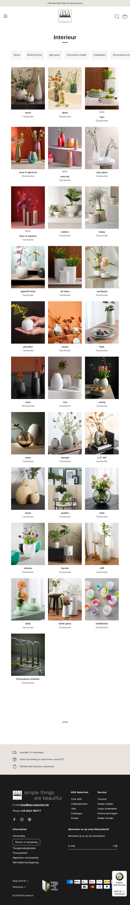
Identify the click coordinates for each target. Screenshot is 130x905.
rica (65, 402)
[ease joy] (65, 148)
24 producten (102, 627)
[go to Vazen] (17, 55)
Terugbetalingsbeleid (24, 848)
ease (28, 402)
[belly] (28, 599)
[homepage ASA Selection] (65, 16)
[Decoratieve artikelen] (28, 655)
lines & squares (28, 236)
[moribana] (102, 267)
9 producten (65, 180)
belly (28, 623)
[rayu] (102, 88)
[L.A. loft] (102, 433)
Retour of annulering (26, 842)
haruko (65, 568)
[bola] (102, 488)
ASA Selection (26, 895)
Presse (74, 818)
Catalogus (76, 813)
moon (28, 513)
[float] (102, 322)
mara (28, 457)
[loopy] (102, 207)
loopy (102, 231)
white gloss (65, 623)
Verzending (19, 836)
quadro (65, 513)
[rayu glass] (102, 148)
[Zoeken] (117, 16)
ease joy (64, 176)
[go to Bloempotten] (34, 55)
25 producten (28, 683)
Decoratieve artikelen (28, 679)
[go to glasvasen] (54, 55)
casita (65, 346)
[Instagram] (21, 819)
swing (102, 402)
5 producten (28, 116)
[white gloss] (65, 599)
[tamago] (65, 433)
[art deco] (65, 267)
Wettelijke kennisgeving (26, 862)
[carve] (28, 88)
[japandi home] (28, 267)
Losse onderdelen (107, 808)
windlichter (102, 623)
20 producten (28, 176)
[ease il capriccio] (28, 148)
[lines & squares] (28, 207)
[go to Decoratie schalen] (77, 55)
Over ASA (76, 799)
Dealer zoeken (105, 803)
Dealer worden (106, 818)
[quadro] (65, 488)
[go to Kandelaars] (99, 55)
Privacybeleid (20, 853)
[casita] (65, 322)
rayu (101, 117)
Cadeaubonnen (79, 803)
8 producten (65, 235)
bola (102, 513)
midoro (65, 231)
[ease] (28, 378)
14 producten (102, 295)
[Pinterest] (29, 819)
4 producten (102, 176)
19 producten (65, 116)
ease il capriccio (28, 172)
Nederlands (18, 887)
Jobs (73, 808)
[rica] (65, 378)
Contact (102, 799)
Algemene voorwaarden (26, 857)
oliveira (28, 568)
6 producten (28, 295)
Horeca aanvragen (107, 813)
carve (28, 112)
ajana (65, 112)
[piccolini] (28, 322)
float (101, 346)
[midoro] (65, 207)
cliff (102, 568)
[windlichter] (102, 599)
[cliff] (102, 544)
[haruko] (65, 544)
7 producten (28, 350)
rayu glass (102, 172)
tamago (65, 457)
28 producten (28, 406)
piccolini (28, 346)
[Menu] (5, 16)
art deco (64, 291)
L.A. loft (102, 457)
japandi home (28, 291)
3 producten (65, 295)
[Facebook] (14, 819)
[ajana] (65, 88)
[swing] (102, 378)
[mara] (28, 433)
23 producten (102, 121)
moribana (102, 291)
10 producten (102, 235)
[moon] (28, 488)
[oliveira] (28, 544)
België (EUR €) (19, 881)
